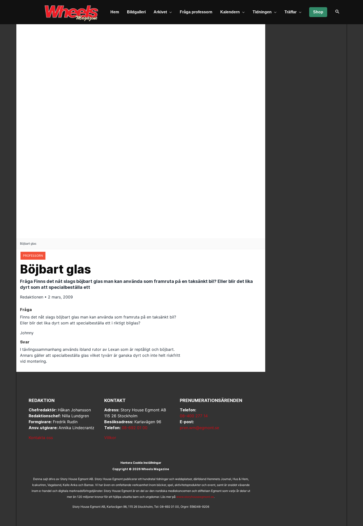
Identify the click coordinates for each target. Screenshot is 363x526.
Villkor (110, 437)
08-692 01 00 (134, 427)
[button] (337, 12)
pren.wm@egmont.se (199, 427)
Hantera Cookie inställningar (141, 462)
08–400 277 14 (194, 415)
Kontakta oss (41, 437)
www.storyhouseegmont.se (195, 497)
